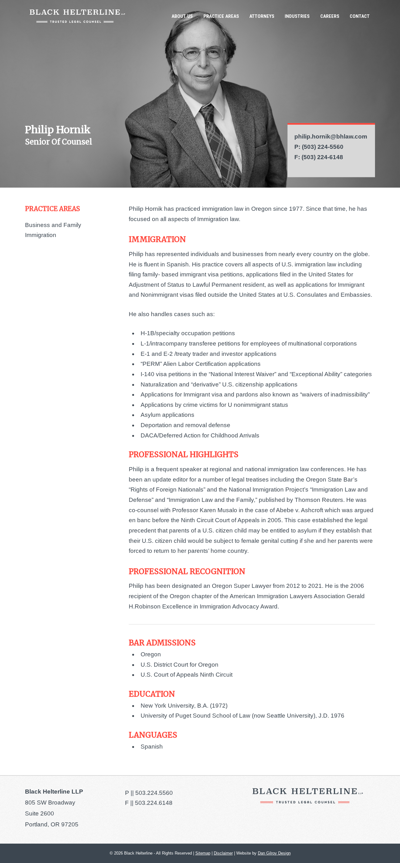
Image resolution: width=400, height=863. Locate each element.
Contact (360, 16)
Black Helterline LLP (77, 16)
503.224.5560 (154, 793)
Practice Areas (221, 16)
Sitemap (202, 853)
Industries (297, 16)
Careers (329, 16)
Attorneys (261, 16)
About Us (182, 16)
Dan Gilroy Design (274, 853)
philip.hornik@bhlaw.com (330, 136)
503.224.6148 (153, 803)
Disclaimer (223, 853)
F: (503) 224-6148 (318, 157)
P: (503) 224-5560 (318, 147)
